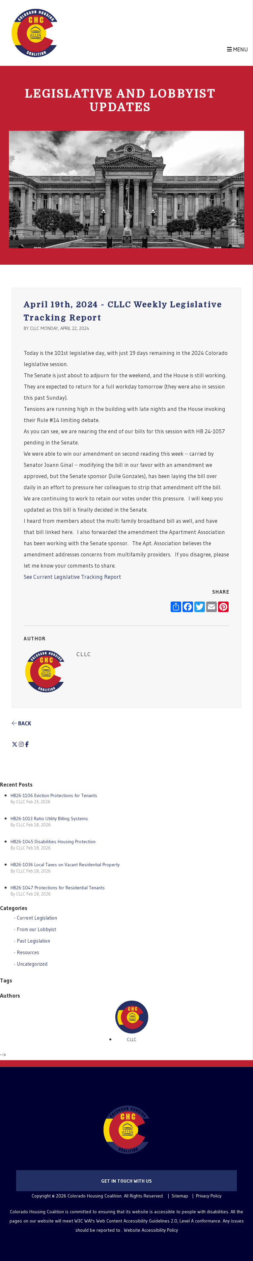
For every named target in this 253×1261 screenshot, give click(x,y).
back (24, 723)
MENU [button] (240, 49)
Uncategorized (32, 964)
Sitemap (180, 1196)
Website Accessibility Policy (151, 1230)
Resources (28, 952)
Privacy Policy (208, 1196)
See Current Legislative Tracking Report (72, 576)
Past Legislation (33, 941)
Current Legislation (37, 918)
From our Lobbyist (36, 929)
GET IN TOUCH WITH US (126, 1181)
